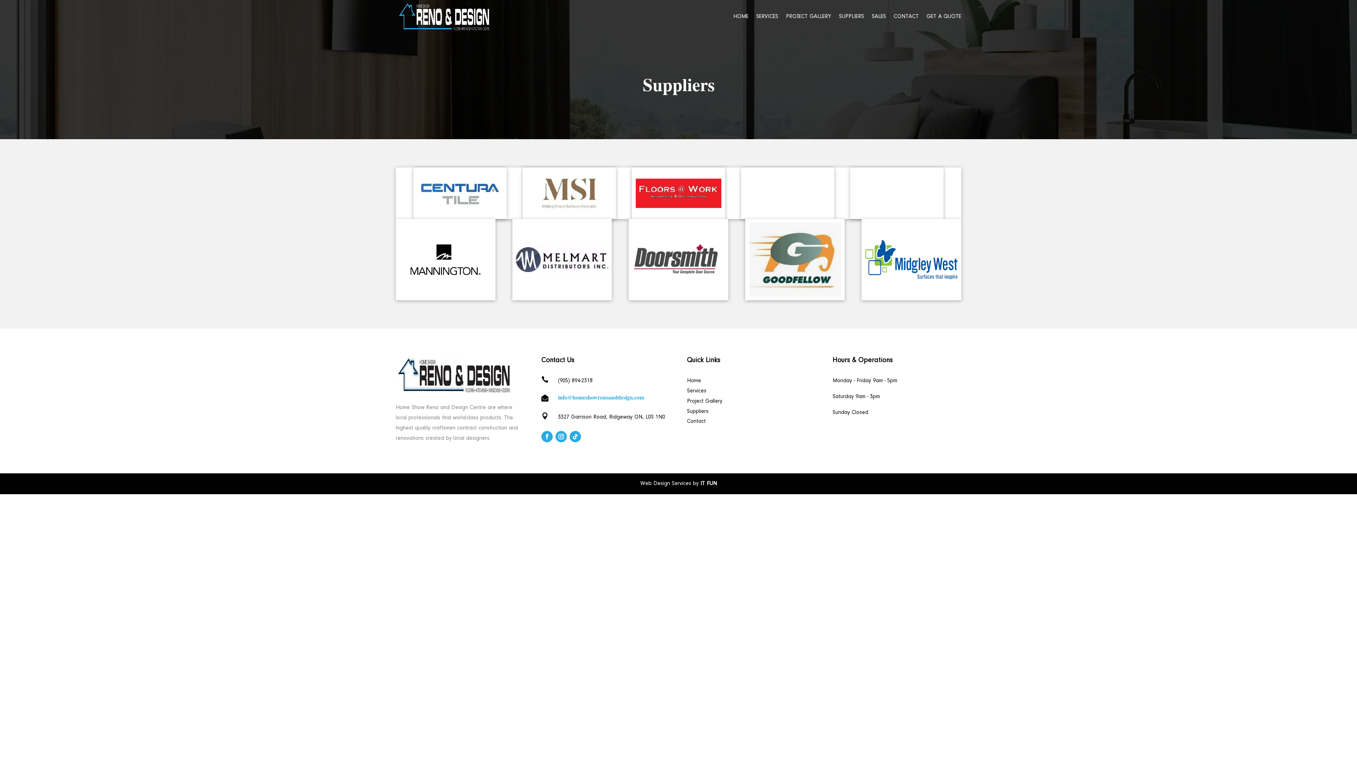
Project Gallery (808, 16)
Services (767, 16)
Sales (879, 16)
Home (740, 16)
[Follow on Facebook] (547, 436)
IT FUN (708, 483)
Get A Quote (944, 16)
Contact (906, 16)
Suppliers (851, 16)
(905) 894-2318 (575, 381)
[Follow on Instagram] (561, 436)
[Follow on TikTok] (575, 436)
